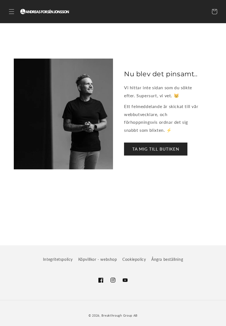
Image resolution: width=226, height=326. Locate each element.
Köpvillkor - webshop (97, 259)
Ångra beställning (167, 259)
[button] (12, 12)
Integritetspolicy (58, 259)
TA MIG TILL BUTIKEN (155, 148)
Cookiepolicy (134, 259)
